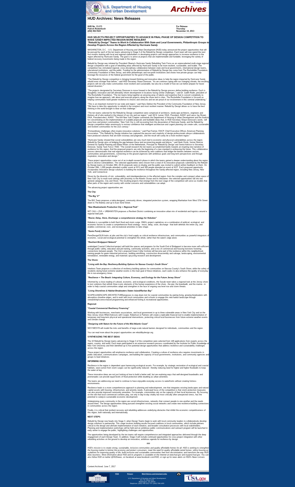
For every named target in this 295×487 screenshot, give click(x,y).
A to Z (206, 2)
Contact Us (199, 2)
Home (192, 2)
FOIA (117, 474)
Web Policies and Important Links (154, 474)
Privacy (130, 474)
